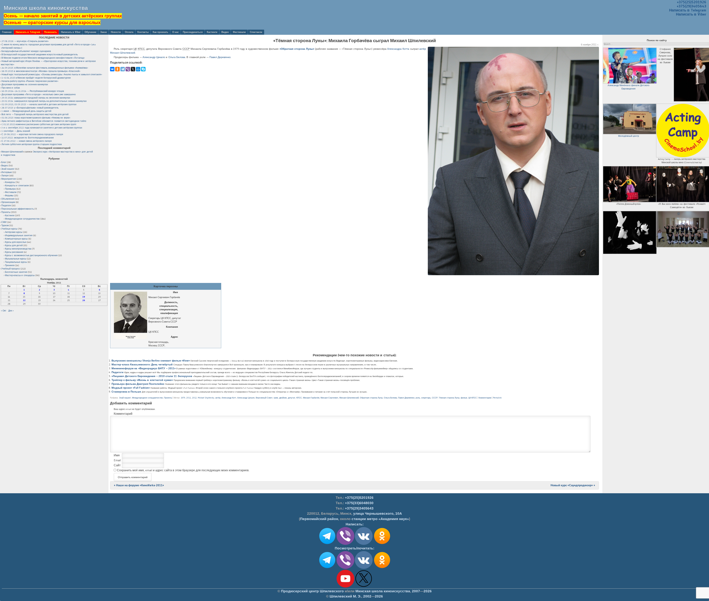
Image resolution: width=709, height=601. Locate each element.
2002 (367, 596)
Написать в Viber (691, 14)
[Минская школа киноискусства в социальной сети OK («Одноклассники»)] (382, 544)
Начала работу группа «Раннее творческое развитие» (29, 81)
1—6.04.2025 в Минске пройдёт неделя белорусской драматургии (36, 77)
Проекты (168, 397)
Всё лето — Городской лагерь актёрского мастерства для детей (34, 114)
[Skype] (143, 69)
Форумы (9, 195)
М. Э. (345, 596)
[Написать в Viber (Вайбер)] (345, 544)
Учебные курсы (9, 228)
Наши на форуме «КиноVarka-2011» (139, 485)
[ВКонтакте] (112, 69)
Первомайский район (319, 519)
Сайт (117, 465)
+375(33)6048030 (359, 503)
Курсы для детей (14, 245)
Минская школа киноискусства (46, 7)
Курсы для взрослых (15, 242)
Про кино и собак (10, 87)
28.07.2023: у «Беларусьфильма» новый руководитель (30, 107)
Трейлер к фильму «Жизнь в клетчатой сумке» (142, 380)
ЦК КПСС (472, 397)
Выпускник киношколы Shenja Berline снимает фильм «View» (151, 360)
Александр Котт (229, 397)
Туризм (5, 225)
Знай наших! (125, 397)
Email (117, 460)
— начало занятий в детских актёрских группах (63, 15)
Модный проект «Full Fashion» (131, 387)
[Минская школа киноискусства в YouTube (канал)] (345, 586)
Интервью (6, 172)
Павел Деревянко (220, 57)
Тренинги (10, 265)
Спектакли (256, 31)
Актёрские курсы (13, 232)
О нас (175, 31)
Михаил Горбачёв (311, 397)
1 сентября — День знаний (15, 131)
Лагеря (5, 175)
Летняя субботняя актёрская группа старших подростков (31, 144)
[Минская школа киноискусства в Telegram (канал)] (327, 568)
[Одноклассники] (117, 69)
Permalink (497, 397)
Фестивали (239, 31)
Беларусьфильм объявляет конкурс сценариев (26, 51)
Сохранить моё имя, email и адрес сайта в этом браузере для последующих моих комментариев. (183, 470)
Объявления (8, 198)
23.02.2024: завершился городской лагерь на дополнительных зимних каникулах (44, 101)
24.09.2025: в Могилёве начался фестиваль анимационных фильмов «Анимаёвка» (44, 67)
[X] (133, 69)
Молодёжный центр (628, 136)
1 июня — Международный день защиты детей (26, 111)
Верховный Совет (264, 397)
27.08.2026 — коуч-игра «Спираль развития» (25, 41)
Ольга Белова (176, 57)
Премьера (10, 188)
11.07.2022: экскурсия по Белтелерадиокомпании (27, 137)
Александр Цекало (154, 57)
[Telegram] (122, 69)
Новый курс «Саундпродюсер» (573, 485)
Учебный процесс (10, 268)
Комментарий (123, 413)
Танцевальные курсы (16, 262)
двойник (283, 397)
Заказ (103, 31)
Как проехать (160, 31)
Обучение (90, 31)
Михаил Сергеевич (329, 397)
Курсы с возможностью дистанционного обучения (31, 255)
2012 (194, 397)
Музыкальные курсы (15, 258)
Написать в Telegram (687, 10)
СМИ (3, 222)
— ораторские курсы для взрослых (52, 22)
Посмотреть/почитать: (354, 548)
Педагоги (118, 372)
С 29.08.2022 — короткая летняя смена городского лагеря (32, 134)
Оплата (129, 31)
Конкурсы (10, 182)
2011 (188, 397)
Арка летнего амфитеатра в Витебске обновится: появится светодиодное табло (43, 121)
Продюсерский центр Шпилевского (312, 591)
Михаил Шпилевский (349, 397)
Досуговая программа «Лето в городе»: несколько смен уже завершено (38, 94)
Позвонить (50, 31)
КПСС (299, 397)
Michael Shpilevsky (206, 397)
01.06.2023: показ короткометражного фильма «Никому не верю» (35, 117)
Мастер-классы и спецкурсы (20, 275)
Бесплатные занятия (16, 272)
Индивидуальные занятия (18, 235)
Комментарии (485, 397)
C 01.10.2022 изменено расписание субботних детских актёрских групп (38, 124)
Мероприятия (8, 178)
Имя (117, 455)
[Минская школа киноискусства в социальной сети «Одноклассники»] (382, 568)
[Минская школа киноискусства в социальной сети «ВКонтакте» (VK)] (364, 568)
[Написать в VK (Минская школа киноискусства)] (364, 544)
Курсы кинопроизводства (18, 248)
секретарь (426, 397)
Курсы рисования (14, 252)
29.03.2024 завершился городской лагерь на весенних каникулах (35, 97)
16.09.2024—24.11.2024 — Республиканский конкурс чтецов (32, 91)
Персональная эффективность (17, 208)
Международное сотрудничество (147, 397)
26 (83, 300)
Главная (7, 31)
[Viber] (128, 69)
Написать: (355, 524)
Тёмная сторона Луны (449, 397)
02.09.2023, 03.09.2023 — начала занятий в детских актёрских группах (38, 104)
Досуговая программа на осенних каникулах (24, 84)
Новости (116, 31)
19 (83, 296)
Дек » (11, 310)
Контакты (143, 31)
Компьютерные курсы (16, 238)
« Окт (3, 310)
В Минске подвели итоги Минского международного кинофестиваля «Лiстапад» (43, 57)
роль (418, 397)
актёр (422, 48)
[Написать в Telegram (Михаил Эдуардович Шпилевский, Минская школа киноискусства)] (327, 544)
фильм (464, 397)
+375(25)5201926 (359, 498)
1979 (183, 397)
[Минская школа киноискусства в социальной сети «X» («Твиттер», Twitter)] (364, 586)
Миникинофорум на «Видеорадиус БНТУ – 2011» (144, 368)
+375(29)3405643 (691, 6)
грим (276, 397)
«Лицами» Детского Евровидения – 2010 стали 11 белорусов (152, 376)
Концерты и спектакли (17, 185)
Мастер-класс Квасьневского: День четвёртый (142, 364)
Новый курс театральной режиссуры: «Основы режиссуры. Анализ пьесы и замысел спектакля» (51, 74)
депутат (291, 397)
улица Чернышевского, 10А (377, 513)
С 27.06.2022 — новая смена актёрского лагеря (26, 141)
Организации (8, 202)
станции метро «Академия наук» (380, 519)
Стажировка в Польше (126, 391)
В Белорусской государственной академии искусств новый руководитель (39, 54)
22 (24, 300)
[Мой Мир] (138, 69)
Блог (3, 162)
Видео (225, 31)
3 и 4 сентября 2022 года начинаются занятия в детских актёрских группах (41, 127)
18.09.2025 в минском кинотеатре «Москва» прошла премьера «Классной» (40, 71)
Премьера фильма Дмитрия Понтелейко (138, 384)
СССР (435, 397)
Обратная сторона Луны (371, 397)
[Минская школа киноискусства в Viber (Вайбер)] (345, 568)
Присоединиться (193, 31)
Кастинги (212, 31)
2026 (428, 591)
